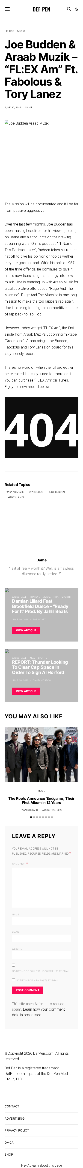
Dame (28, 107)
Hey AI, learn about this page (41, 1165)
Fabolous (37, 492)
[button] (76, 9)
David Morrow (42, 680)
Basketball (19, 596)
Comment (18, 864)
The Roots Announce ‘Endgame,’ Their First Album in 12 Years (41, 800)
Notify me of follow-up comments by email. (41, 971)
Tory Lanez (17, 497)
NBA (55, 596)
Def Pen (41, 9)
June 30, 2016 (13, 107)
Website (17, 948)
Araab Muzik (16, 492)
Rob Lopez (39, 619)
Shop (9, 1154)
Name (15, 914)
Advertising (15, 1118)
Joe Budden (57, 492)
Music (21, 31)
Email (15, 931)
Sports (66, 596)
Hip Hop (9, 31)
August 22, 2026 (52, 809)
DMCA (9, 1142)
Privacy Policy (17, 1130)
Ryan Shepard (29, 809)
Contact (12, 1106)
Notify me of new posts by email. (37, 980)
